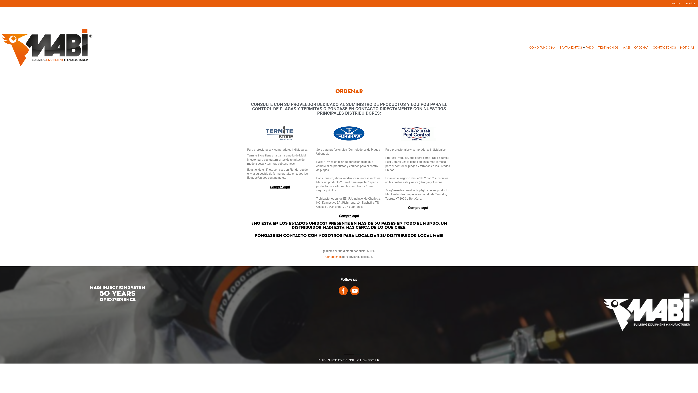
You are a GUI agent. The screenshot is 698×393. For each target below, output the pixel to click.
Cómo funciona (542, 47)
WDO (590, 47)
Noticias (687, 47)
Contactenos (664, 47)
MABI (626, 47)
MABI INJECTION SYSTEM (117, 287)
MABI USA (47, 47)
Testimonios (608, 47)
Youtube (354, 290)
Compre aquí (280, 187)
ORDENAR (641, 47)
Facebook (343, 290)
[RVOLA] (378, 360)
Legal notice (368, 360)
